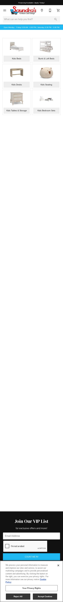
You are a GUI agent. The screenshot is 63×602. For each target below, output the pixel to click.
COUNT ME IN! (31, 556)
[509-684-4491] (50, 10)
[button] (4, 10)
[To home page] (23, 10)
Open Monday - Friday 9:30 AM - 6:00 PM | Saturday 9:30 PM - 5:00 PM (31, 27)
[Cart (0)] (58, 10)
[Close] (58, 565)
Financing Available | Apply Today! (31, 3)
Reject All (18, 596)
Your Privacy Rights (31, 588)
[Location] (41, 10)
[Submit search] (55, 19)
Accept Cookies (45, 596)
